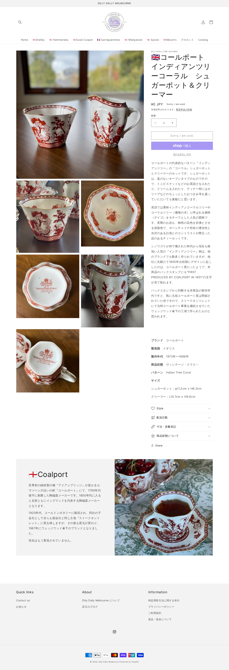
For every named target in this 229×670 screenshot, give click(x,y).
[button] (20, 22)
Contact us (23, 600)
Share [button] (159, 445)
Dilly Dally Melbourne (109, 662)
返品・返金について (160, 619)
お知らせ (21, 606)
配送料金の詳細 (184, 109)
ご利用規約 (154, 612)
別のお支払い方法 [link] (182, 154)
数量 (153, 115)
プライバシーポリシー (161, 606)
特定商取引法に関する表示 (164, 600)
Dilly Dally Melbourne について (101, 600)
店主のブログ (90, 606)
